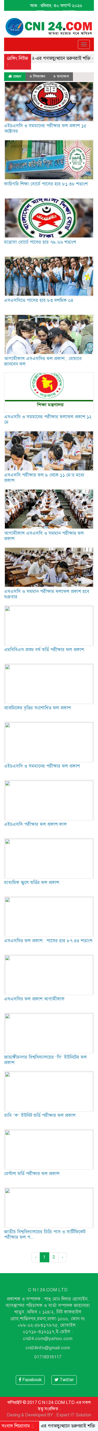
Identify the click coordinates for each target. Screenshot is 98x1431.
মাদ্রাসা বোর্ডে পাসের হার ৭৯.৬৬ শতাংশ (40, 242)
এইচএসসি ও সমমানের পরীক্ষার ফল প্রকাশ (42, 766)
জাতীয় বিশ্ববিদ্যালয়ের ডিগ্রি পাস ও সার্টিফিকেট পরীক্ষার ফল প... (44, 1234)
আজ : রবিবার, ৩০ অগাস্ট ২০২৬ (56, 5)
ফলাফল (63, 76)
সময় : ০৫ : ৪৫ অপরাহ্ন (56, 12)
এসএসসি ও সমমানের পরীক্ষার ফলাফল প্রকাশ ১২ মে (47, 419)
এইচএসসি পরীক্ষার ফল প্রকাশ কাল (35, 824)
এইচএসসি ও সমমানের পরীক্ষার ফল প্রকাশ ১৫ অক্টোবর (45, 128)
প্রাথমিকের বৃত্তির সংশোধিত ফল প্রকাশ (37, 708)
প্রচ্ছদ (17, 76)
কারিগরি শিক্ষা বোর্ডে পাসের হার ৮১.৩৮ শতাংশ (46, 184)
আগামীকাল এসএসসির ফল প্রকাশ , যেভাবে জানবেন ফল (43, 361)
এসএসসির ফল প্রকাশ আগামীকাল (34, 999)
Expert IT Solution (73, 1415)
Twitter (66, 1380)
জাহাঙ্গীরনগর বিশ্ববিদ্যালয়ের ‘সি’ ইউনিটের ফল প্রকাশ (45, 1059)
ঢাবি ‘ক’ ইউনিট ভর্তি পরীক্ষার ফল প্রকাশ (39, 1115)
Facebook (31, 1380)
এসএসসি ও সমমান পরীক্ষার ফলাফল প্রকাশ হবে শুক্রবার (46, 594)
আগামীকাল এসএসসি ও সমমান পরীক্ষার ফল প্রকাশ (44, 536)
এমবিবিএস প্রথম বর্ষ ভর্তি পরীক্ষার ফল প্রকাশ (44, 650)
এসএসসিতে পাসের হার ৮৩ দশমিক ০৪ (39, 300)
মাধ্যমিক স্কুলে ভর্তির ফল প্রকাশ (31, 882)
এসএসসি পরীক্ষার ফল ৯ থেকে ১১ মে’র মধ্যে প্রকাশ (44, 477)
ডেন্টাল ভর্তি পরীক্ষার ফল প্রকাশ (31, 1173)
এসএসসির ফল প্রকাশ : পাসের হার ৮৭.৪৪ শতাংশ (48, 941)
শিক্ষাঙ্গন (39, 76)
